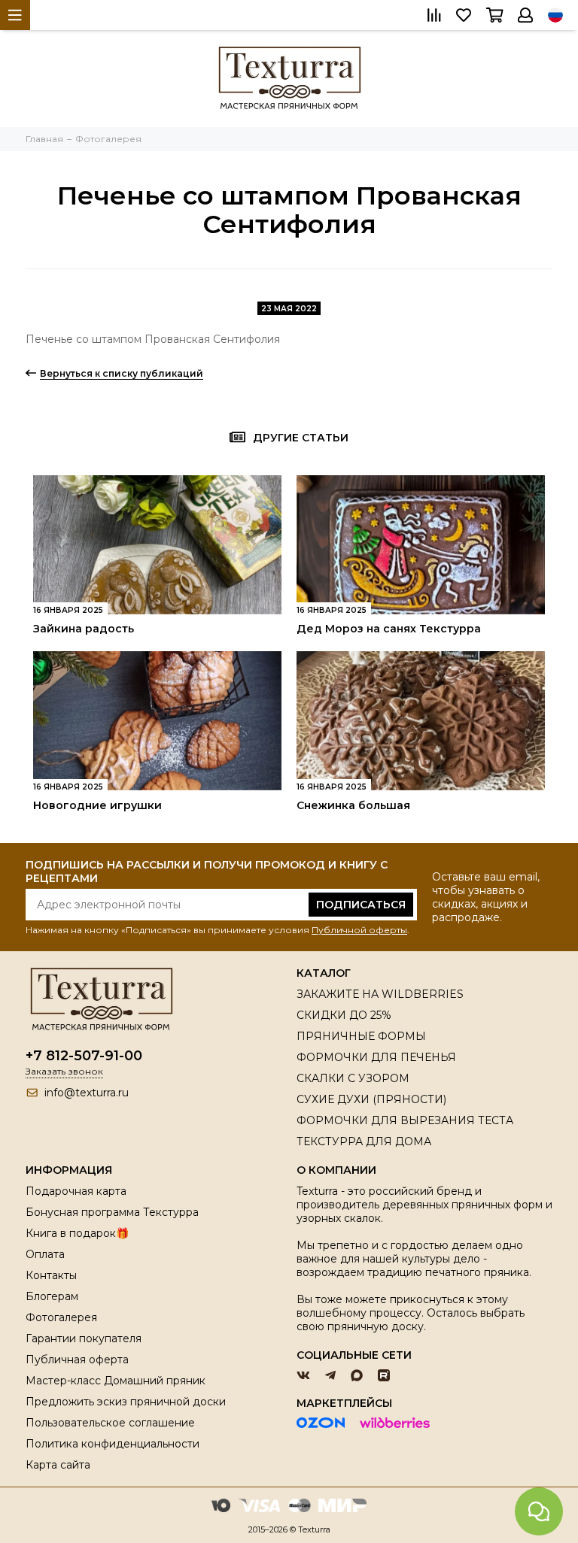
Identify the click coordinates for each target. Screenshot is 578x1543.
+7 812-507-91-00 (84, 1055)
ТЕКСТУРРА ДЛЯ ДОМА (364, 1141)
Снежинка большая (353, 805)
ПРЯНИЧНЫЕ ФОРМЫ (361, 1036)
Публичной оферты (359, 929)
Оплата (45, 1254)
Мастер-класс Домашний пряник (115, 1380)
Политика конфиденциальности (112, 1444)
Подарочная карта (76, 1191)
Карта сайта (58, 1465)
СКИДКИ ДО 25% (344, 1015)
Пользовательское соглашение (110, 1422)
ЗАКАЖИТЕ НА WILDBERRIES (380, 994)
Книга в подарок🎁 (77, 1233)
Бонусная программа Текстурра (112, 1212)
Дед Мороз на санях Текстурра (389, 628)
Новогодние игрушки (97, 805)
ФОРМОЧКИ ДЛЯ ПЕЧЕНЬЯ (376, 1057)
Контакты (51, 1275)
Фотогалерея (61, 1317)
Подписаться (361, 904)
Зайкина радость (83, 628)
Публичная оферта (77, 1359)
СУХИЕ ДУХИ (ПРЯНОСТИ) (371, 1099)
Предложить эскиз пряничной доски (126, 1401)
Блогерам (52, 1296)
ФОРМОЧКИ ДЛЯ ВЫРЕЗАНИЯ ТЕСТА (405, 1120)
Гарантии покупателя (83, 1338)
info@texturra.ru (86, 1092)
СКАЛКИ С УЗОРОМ (353, 1078)
